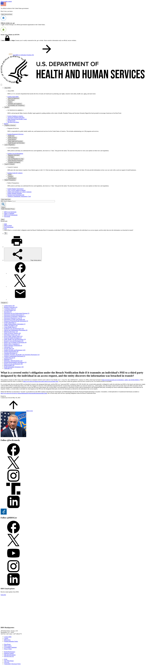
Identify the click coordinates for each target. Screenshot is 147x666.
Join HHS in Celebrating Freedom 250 (23, 55)
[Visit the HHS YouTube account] (13, 559)
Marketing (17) (8, 359)
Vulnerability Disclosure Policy (12, 664)
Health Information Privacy (7, 209)
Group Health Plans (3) (10, 327)
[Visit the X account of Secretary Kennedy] (13, 468)
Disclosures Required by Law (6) (13, 318)
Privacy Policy (8, 649)
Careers (6, 638)
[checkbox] (5, 233)
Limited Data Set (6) (9, 357)
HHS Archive (7, 646)
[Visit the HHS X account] (13, 546)
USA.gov (6, 662)
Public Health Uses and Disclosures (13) (15, 339)
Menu (2, 219)
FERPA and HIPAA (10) (11, 325)
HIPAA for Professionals (10, 215)
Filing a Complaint (9, 213)
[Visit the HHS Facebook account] (13, 533)
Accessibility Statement (10, 647)
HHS (5, 224)
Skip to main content (6, 1)
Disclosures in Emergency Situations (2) (15, 316)
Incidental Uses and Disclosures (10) (14, 328)
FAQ (5, 228)
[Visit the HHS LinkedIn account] (13, 585)
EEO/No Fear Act (9, 656)
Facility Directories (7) (10, 322)
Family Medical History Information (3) (14, 324)
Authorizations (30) (9, 305)
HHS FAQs (7, 640)
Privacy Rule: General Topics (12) (13, 336)
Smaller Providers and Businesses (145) (14, 350)
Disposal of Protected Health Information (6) (16, 321)
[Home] (73, 83)
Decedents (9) (8, 312)
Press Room (7, 644)
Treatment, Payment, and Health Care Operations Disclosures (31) (22, 354)
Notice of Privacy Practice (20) (12, 333)
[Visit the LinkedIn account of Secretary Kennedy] (13, 508)
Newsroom (7, 216)
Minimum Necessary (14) (11, 331)
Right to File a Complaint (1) (12, 344)
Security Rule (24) (9, 348)
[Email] (20, 299)
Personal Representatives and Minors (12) (15, 362)
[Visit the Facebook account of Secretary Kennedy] (13, 455)
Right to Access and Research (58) (13, 364)
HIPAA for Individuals (10, 212)
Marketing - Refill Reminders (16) (13, 360)
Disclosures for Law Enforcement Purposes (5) (16, 313)
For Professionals (8, 227)
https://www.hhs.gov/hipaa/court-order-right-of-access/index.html (40, 381)
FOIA (5, 659)
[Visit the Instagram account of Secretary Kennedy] (13, 481)
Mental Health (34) (9, 365)
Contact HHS (7, 637)
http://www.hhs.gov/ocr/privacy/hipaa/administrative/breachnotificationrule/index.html (24, 393)
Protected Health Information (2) (13, 338)
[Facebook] (20, 273)
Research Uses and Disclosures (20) (13, 341)
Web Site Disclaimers (10, 655)
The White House (9, 660)
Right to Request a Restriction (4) (13, 345)
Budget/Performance (9, 651)
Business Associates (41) (10, 307)
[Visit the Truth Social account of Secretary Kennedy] (13, 494)
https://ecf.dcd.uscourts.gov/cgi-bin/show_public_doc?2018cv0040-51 (121, 380)
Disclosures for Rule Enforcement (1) (14, 315)
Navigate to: (4, 302)
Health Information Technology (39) (14, 367)
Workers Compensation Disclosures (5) (14, 356)
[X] (20, 286)
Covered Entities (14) (10, 310)
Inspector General (9, 653)
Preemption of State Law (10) (12, 334)
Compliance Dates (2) (10, 308)
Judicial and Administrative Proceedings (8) (15, 330)
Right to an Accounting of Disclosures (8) (15, 342)
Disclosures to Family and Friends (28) (14, 319)
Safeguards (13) (8, 347)
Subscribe (3, 595)
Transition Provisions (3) (10, 353)
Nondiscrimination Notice (11, 641)
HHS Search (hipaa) (6, 201)
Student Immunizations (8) (11, 351)
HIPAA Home (8, 225)
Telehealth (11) (8, 368)
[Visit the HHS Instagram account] (13, 572)
